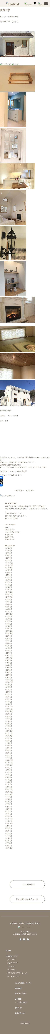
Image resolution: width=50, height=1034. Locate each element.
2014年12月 (9, 848)
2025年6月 (8, 577)
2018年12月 (9, 731)
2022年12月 (9, 631)
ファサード (11, 959)
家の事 (24, 471)
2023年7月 (8, 619)
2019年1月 (8, 728)
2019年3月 (8, 726)
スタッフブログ (15, 471)
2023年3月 (8, 624)
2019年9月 (8, 714)
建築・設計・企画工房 (18, 462)
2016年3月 (8, 811)
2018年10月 (9, 736)
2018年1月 (8, 758)
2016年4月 (8, 809)
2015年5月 (8, 836)
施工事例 (18, 988)
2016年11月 (9, 792)
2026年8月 (8, 548)
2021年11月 (9, 658)
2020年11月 (9, 682)
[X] (25, 480)
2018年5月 (8, 748)
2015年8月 (8, 828)
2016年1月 (8, 816)
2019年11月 (9, 709)
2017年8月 (8, 770)
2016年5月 (8, 806)
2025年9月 (8, 570)
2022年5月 (8, 643)
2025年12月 (9, 563)
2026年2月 (8, 558)
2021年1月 (8, 677)
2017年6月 (8, 775)
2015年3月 (8, 841)
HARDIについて (12, 956)
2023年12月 (9, 614)
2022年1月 (8, 653)
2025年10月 (9, 568)
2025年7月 (8, 575)
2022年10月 (9, 633)
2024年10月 (9, 597)
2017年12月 (9, 760)
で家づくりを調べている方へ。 (16, 516)
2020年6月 (8, 692)
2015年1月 (8, 845)
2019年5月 (8, 724)
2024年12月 (9, 592)
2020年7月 (8, 689)
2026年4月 (8, 553)
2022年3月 (8, 648)
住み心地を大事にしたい (14, 513)
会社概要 (18, 999)
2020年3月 (8, 699)
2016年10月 (9, 794)
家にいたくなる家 (11, 518)
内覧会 (7, 534)
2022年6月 (8, 641)
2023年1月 (8, 629)
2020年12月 (9, 680)
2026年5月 (8, 551)
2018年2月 (8, 755)
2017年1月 (8, 787)
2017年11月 (9, 763)
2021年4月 (8, 670)
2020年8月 (8, 687)
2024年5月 (8, 604)
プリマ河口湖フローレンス (17, 973)
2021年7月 (8, 663)
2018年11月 (9, 733)
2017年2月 (8, 785)
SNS (6, 527)
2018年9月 (8, 738)
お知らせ (8, 530)
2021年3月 (8, 672)
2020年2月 (8, 702)
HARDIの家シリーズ (22, 983)
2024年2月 (8, 609)
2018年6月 (8, 746)
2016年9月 (8, 797)
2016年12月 (9, 789)
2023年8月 (8, 616)
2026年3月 (8, 555)
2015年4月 (8, 838)
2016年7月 (8, 802)
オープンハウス (20, 994)
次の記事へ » (30, 490)
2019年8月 (8, 716)
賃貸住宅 (8, 539)
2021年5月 (8, 668)
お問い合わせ (20, 1013)
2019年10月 (9, 711)
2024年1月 (8, 612)
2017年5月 (8, 777)
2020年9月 (8, 685)
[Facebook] (25, 477)
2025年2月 (8, 587)
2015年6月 (8, 833)
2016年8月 (8, 799)
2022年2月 (8, 651)
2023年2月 (8, 626)
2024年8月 (8, 599)
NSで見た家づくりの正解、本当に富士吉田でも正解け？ (25, 506)
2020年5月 (8, 694)
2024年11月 (9, 594)
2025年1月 (8, 590)
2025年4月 (8, 582)
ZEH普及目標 (22, 1002)
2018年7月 (8, 743)
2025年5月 (8, 580)
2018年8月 (8, 741)
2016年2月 (8, 814)
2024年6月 (8, 602)
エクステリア (12, 963)
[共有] (25, 485)
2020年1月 (8, 704)
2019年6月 (8, 721)
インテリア (11, 966)
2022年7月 (8, 638)
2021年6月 (8, 665)
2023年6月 (8, 621)
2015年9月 (8, 826)
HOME (8, 951)
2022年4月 (8, 646)
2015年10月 (9, 824)
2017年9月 (8, 767)
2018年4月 (8, 750)
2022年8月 (8, 636)
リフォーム (11, 970)
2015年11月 (9, 821)
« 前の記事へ (20, 490)
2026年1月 (8, 560)
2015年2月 (8, 843)
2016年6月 (8, 804)
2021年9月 (8, 660)
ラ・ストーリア (13, 976)
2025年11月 (9, 565)
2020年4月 (8, 697)
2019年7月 (8, 719)
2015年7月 (8, 831)
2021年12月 (9, 655)
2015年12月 (9, 819)
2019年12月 (9, 707)
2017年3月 (8, 782)
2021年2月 (8, 675)
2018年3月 (8, 753)
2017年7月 (8, 772)
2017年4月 (8, 780)
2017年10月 (9, 765)
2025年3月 (8, 585)
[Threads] (25, 482)
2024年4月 (8, 607)
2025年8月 (8, 573)
